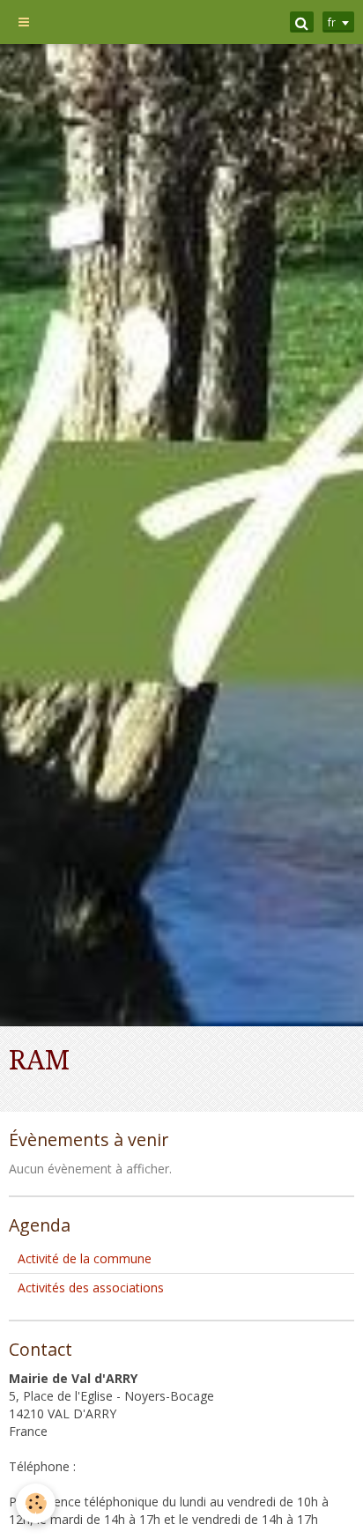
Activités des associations (91, 1287)
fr (332, 22)
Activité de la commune (85, 1258)
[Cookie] (36, 1503)
